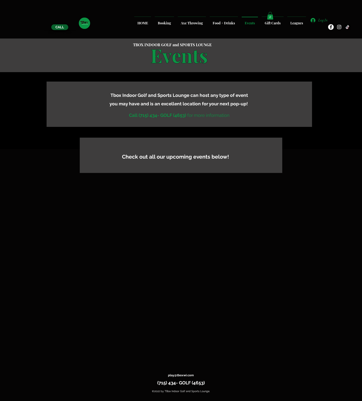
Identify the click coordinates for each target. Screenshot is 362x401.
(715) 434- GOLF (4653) (181, 383)
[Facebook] (331, 27)
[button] (270, 16)
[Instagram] (339, 27)
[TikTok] (347, 27)
